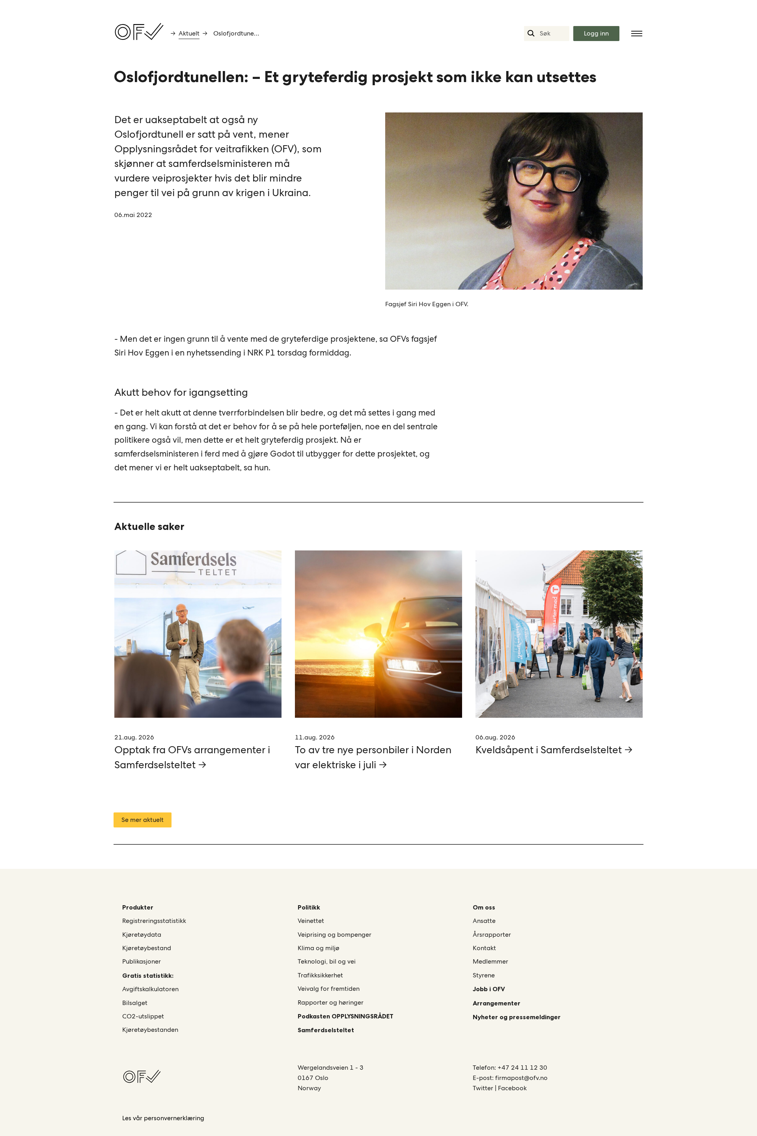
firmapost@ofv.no (521, 1078)
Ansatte (484, 921)
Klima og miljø (318, 948)
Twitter (484, 1088)
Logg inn (596, 33)
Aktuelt (189, 33)
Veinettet (311, 921)
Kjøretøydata (141, 934)
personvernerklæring (174, 1118)
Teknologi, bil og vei (327, 961)
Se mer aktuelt (142, 820)
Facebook (512, 1088)
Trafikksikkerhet (320, 975)
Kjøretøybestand (146, 948)
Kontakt (484, 948)
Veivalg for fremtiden (329, 988)
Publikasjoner (141, 961)
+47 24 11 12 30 (522, 1067)
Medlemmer (490, 961)
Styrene (484, 975)
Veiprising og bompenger (334, 934)
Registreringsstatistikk (154, 921)
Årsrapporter (492, 934)
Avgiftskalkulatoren (150, 989)
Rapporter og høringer (331, 1002)
